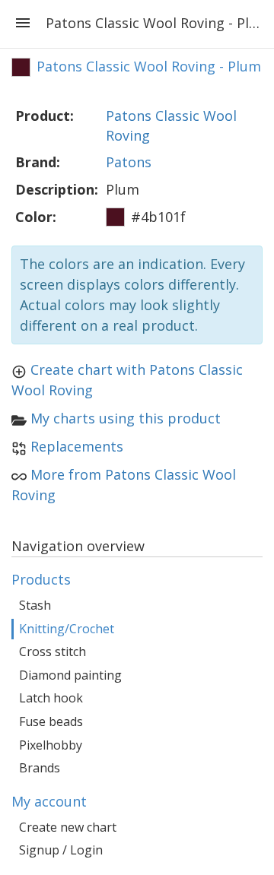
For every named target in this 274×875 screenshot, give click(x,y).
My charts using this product (125, 418)
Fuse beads (51, 721)
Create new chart (67, 827)
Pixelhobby (50, 745)
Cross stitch (52, 651)
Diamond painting (70, 675)
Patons (128, 162)
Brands (39, 767)
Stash (35, 605)
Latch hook (51, 698)
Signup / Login (61, 850)
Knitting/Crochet (66, 628)
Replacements (76, 446)
